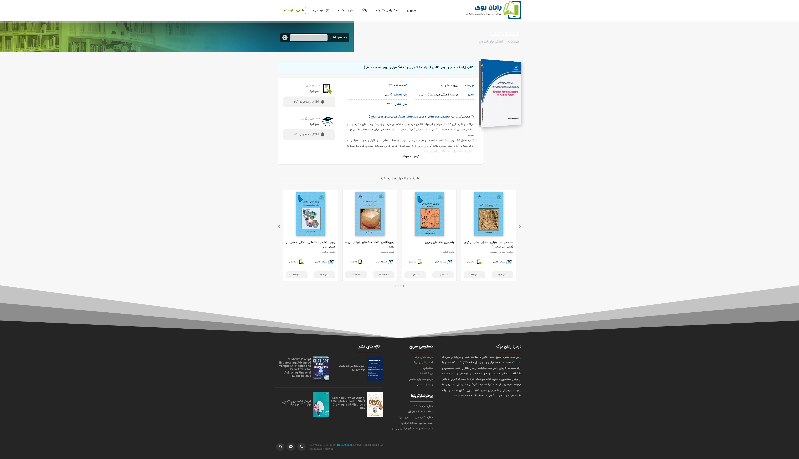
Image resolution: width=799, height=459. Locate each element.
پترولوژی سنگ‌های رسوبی (439, 242)
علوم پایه (513, 41)
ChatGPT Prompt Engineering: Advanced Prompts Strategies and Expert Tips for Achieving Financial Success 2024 (294, 367)
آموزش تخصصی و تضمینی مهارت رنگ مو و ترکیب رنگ (296, 403)
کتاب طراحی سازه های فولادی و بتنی (412, 428)
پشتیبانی (428, 368)
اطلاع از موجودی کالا (306, 101)
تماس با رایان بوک (423, 362)
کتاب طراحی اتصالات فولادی (417, 423)
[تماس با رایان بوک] (301, 447)
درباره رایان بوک (424, 357)
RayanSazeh (344, 444)
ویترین (411, 10)
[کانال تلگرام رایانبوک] (291, 447)
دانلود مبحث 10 (423, 406)
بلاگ (364, 10)
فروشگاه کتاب (425, 373)
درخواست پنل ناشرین (421, 379)
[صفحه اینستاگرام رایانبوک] (280, 447)
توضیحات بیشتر (410, 156)
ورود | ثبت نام (292, 10)
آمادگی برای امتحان (491, 41)
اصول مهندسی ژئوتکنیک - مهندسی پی (351, 368)
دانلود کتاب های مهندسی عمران (415, 417)
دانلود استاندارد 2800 (420, 412)
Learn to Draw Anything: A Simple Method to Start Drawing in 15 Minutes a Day (348, 403)
